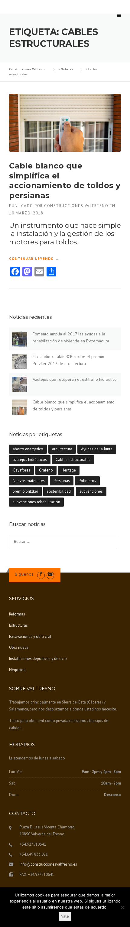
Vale (65, 916)
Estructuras (18, 625)
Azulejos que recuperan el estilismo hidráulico (75, 379)
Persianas (62, 480)
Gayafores (21, 470)
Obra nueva (18, 647)
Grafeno (46, 470)
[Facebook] (41, 574)
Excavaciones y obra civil (30, 636)
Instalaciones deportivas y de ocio (38, 658)
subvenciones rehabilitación (36, 501)
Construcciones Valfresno (76, 205)
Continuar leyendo (34, 259)
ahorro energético (28, 449)
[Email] (50, 574)
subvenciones (91, 491)
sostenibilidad (59, 491)
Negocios (17, 669)
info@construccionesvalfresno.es (48, 864)
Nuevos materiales (29, 480)
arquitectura (62, 449)
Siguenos (24, 574)
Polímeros (87, 480)
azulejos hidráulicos (30, 459)
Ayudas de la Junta (96, 449)
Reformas (17, 614)
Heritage (69, 470)
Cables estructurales (73, 459)
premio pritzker (25, 491)
